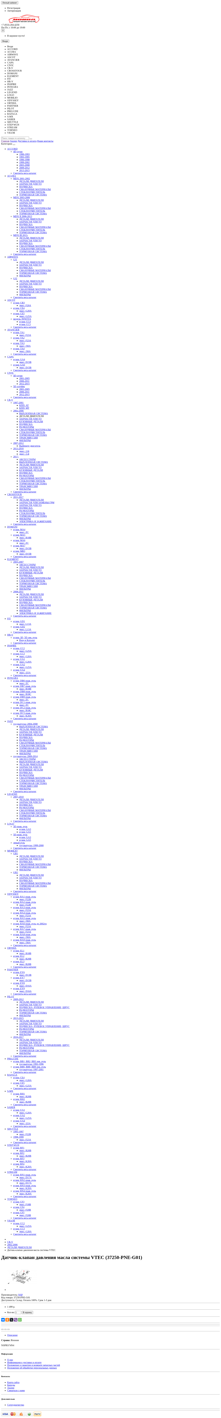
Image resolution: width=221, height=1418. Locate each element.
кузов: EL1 (18, 950)
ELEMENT (13, 559)
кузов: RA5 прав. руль (24, 918)
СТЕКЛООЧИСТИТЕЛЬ (32, 192)
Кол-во (10, 1312)
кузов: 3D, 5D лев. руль (25, 637)
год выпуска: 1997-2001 (31, 1069)
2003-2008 (24, 165)
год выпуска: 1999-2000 (31, 845)
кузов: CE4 (19, 308)
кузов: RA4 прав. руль (24, 913)
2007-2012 (18, 443)
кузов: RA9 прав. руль (24, 940)
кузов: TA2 (19, 338)
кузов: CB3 (19, 302)
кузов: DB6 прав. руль (24, 680)
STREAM (12, 1172)
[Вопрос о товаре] (2, 1329)
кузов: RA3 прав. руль (24, 907)
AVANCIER (13, 329)
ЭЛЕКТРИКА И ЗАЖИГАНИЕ (35, 521)
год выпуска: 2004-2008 (25, 724)
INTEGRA (12, 678)
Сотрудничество (15, 1405)
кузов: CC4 (25, 321)
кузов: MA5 (19, 535)
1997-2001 (18, 402)
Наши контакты (45, 141)
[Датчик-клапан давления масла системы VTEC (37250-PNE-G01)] (22, 1289)
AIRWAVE (12, 257)
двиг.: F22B (25, 899)
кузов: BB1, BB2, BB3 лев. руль (29, 1061)
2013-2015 (24, 170)
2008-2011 (18, 591)
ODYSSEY (13, 894)
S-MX (10, 1091)
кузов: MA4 (19, 529)
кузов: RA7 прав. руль (24, 929)
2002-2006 (18, 410)
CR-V (10, 400)
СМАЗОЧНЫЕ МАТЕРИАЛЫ (35, 189)
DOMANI (12, 527)
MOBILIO (12, 851)
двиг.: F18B (25, 1204)
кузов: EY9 (19, 988)
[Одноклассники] (7, 1320)
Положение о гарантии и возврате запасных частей (33, 1365)
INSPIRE (11, 645)
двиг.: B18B (25, 537)
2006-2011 (24, 381)
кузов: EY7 (19, 977)
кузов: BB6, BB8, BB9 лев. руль (29, 1067)
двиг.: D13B (25, 975)
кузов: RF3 (18, 1158)
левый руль (19, 842)
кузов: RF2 (18, 1153)
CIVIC (10, 373)
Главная (5, 141)
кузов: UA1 (19, 659)
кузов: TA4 (19, 348)
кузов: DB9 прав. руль (24, 697)
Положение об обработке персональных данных (32, 1368)
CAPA (10, 356)
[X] (11, 1320)
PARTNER (12, 969)
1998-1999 (18, 1137)
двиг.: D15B (25, 362)
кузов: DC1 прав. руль (24, 702)
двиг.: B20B (25, 959)
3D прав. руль (20, 826)
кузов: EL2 (18, 956)
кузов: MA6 (19, 540)
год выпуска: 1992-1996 (31, 1064)
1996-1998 (24, 159)
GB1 (15, 853)
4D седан (18, 151)
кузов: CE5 (19, 313)
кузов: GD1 (19, 621)
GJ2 (15, 278)
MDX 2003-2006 (21, 197)
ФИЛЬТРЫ (25, 275)
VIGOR (11, 1220)
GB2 (15, 872)
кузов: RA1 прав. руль (24, 896)
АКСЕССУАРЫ (27, 459)
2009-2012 (24, 167)
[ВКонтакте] (3, 1320)
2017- (16, 456)
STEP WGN (13, 1145)
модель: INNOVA (22, 319)
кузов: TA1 (19, 332)
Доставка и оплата (27, 141)
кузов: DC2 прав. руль (24, 707)
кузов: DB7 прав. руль (24, 686)
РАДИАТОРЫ (26, 427)
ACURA (11, 176)
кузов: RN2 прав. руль (24, 1180)
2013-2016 (18, 448)
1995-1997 (18, 1131)
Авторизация (14, 10)
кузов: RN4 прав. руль (24, 1191)
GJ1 (15, 259)
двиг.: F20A (25, 305)
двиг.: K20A (25, 716)
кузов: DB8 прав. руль (24, 691)
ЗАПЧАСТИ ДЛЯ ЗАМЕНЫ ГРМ (36, 502)
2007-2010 (18, 797)
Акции (13, 141)
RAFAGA (12, 1075)
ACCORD (12, 149)
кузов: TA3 (19, 343)
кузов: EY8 (19, 983)
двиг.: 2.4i (24, 454)
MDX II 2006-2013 (22, 216)
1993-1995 (24, 157)
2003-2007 (18, 562)
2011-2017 (18, 497)
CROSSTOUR (14, 494)
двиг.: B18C (25, 694)
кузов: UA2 (19, 664)
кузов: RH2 (19, 1099)
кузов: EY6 (19, 972)
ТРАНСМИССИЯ (28, 437)
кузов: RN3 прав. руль (24, 1185)
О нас (10, 1359)
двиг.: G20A (25, 311)
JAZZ (10, 721)
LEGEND (12, 794)
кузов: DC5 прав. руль (24, 713)
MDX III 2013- (20, 235)
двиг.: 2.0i (24, 451)
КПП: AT (24, 405)
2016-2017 (18, 1037)
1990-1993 (24, 154)
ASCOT (11, 300)
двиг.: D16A (25, 986)
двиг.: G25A (25, 316)
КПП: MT (24, 408)
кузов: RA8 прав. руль (24, 934)
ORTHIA (11, 948)
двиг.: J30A (25, 346)
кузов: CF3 (18, 1202)
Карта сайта (13, 1382)
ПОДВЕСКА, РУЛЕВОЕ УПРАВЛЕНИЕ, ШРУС (44, 1007)
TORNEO (12, 1199)
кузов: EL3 (18, 961)
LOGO (10, 824)
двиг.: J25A (25, 672)
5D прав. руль (20, 834)
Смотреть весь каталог (24, 173)
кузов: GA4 (19, 359)
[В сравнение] (8, 1329)
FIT (9, 618)
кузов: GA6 (19, 365)
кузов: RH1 (19, 1094)
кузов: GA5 (25, 832)
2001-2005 (24, 378)
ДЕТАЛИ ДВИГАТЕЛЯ (31, 181)
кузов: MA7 (19, 545)
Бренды (11, 1385)
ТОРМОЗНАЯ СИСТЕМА (33, 194)
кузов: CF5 (18, 1212)
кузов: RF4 (18, 1164)
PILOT (10, 996)
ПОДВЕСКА (26, 186)
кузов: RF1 (18, 1148)
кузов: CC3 (19, 653)
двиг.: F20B (25, 1210)
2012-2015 (24, 383)
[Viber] (15, 1320)
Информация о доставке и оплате (24, 1362)
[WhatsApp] (20, 1320)
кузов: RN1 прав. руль (24, 1175)
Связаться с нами (16, 1390)
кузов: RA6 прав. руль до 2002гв (30, 923)
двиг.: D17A (25, 1177)
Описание (12, 1335)
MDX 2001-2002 (21, 178)
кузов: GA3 (25, 829)
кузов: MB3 (19, 551)
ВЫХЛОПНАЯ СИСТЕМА (33, 413)
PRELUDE (12, 1058)
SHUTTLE (12, 1129)
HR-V (10, 635)
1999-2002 (24, 162)
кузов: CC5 (25, 324)
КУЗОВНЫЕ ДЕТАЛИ (31, 421)
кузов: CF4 (18, 1207)
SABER (11, 1107)
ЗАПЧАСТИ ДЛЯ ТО (30, 184)
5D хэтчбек (19, 386)
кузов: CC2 (19, 648)
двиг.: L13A (25, 624)
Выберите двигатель (29, 446)
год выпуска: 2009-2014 (25, 756)
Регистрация (13, 8)
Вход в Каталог (27, 640)
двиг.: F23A (25, 335)
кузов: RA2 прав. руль (24, 902)
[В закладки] (5, 1329)
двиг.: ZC (24, 532)
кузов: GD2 (19, 626)
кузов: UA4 (19, 670)
